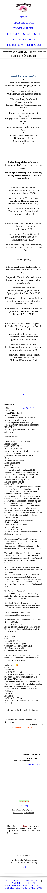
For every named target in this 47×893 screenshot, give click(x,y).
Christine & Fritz (23, 867)
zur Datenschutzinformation (23, 727)
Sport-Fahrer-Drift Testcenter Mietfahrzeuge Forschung (24, 811)
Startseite (13, 881)
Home (23, 17)
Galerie (15, 883)
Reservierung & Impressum (23, 45)
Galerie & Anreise (23, 39)
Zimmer (31, 883)
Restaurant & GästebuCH (23, 885)
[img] (23, 7)
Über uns (32, 881)
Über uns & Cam (23, 22)
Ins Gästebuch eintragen (33, 408)
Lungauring (23, 806)
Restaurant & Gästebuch (23, 33)
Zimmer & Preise (23, 28)
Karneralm (24, 801)
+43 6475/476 (34, 764)
